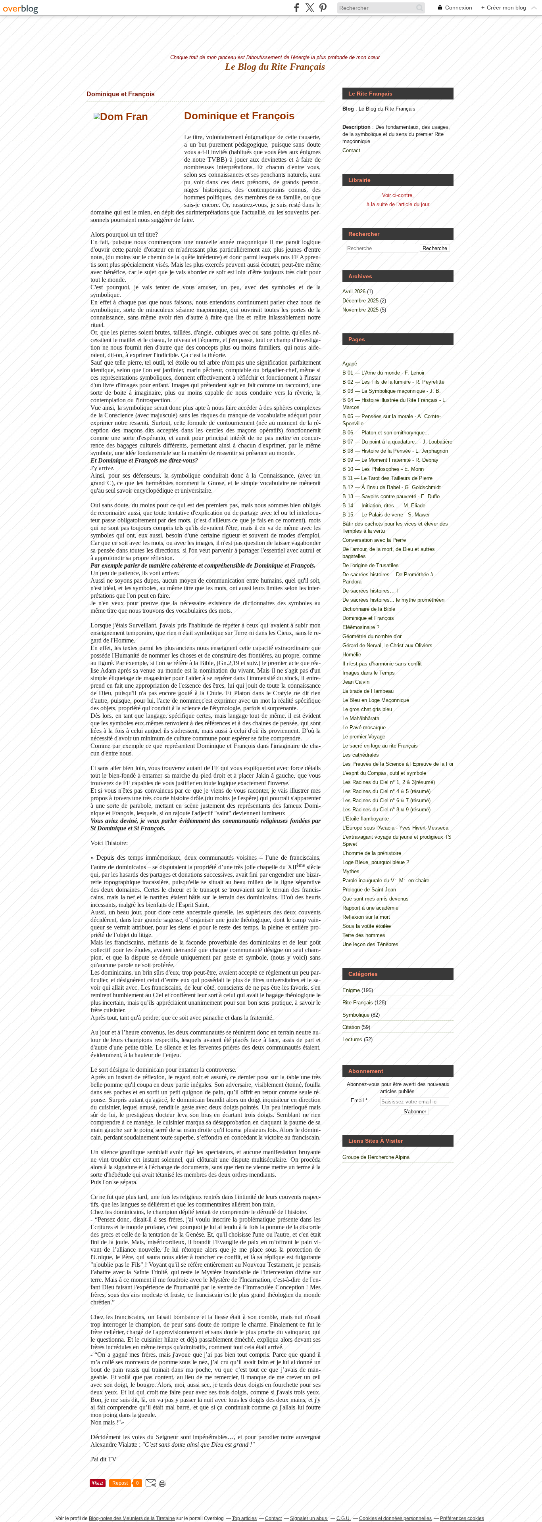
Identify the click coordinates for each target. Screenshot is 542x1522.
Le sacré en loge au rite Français (380, 746)
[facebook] (297, 7)
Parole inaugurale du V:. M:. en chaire (385, 880)
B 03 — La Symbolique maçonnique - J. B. (391, 391)
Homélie (351, 655)
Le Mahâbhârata (360, 718)
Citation (351, 1027)
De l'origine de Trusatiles (370, 565)
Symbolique (355, 1015)
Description (357, 127)
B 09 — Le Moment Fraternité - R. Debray (390, 460)
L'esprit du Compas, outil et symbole (384, 773)
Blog (348, 109)
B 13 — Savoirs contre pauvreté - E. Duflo (391, 496)
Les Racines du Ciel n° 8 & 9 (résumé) (386, 810)
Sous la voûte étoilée (366, 926)
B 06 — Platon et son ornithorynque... (385, 433)
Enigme (351, 990)
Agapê (349, 364)
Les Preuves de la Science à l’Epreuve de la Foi (397, 764)
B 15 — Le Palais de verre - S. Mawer (386, 515)
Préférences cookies (462, 1518)
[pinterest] (323, 7)
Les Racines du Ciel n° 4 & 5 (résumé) (386, 791)
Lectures (352, 1039)
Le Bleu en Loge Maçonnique (375, 700)
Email (357, 1100)
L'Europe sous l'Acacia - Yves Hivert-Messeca (395, 828)
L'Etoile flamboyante (365, 819)
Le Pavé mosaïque (364, 727)
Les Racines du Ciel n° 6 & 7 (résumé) (386, 800)
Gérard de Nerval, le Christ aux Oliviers (387, 645)
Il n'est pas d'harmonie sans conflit (382, 664)
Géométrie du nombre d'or (372, 636)
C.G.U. (343, 1518)
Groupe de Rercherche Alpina (375, 1157)
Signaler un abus (309, 1518)
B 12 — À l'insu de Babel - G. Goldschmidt (391, 487)
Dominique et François (120, 94)
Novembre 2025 (361, 310)
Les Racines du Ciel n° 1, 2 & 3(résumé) (388, 782)
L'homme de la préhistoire (371, 853)
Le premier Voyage (363, 737)
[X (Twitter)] (310, 7)
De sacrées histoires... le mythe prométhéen (393, 600)
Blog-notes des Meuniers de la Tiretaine (132, 1518)
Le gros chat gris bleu (367, 709)
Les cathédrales (360, 755)
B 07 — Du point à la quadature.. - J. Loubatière (397, 442)
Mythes (350, 871)
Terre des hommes (363, 935)
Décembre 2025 (361, 301)
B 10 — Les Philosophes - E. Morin (383, 469)
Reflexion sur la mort (366, 917)
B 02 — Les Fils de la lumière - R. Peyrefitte (393, 382)
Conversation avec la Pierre (374, 540)
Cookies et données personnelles (395, 1518)
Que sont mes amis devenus (375, 899)
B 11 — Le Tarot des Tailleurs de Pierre (387, 478)
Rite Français (357, 1003)
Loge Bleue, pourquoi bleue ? (375, 862)
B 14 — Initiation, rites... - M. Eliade (383, 506)
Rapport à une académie (370, 908)
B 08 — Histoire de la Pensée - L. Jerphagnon (395, 451)
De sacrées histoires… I (370, 591)
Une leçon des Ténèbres (370, 944)
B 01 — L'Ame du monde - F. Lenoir (383, 373)
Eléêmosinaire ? (360, 627)
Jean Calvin (355, 682)
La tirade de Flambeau (368, 691)
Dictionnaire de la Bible (368, 609)
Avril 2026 (354, 291)
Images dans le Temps (368, 673)
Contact (351, 150)
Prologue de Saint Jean (369, 890)
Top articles (244, 1518)
